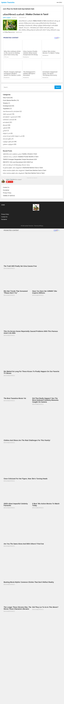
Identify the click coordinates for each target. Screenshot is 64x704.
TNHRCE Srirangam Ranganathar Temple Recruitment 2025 (20, 159)
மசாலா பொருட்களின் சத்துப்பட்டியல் (12, 136)
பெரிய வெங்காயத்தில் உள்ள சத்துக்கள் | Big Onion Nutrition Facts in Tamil (24, 173)
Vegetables (6, 108)
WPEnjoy (41, 225)
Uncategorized (7, 106)
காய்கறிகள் (6, 122)
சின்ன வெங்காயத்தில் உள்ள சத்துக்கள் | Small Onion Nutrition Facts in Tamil (24, 170)
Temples (5, 103)
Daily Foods (6, 97)
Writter (14, 17)
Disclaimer (6, 190)
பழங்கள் (5, 128)
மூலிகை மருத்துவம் (7, 17)
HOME (3, 205)
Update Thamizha (7, 2)
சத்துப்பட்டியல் (7, 133)
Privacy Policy (7, 193)
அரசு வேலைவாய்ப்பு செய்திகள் (11, 111)
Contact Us (6, 187)
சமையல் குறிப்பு (7, 139)
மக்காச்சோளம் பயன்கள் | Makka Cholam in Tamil (25, 14)
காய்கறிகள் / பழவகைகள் (10, 117)
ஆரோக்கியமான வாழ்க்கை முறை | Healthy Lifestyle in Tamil (20, 154)
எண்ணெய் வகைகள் (8, 119)
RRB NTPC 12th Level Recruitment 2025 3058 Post (18, 162)
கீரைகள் (5, 125)
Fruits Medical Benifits (9, 100)
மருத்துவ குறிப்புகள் (8, 141)
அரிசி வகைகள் (7, 114)
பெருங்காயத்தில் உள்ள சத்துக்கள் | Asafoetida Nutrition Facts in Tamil (23, 167)
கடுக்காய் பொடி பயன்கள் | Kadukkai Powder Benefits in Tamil (20, 156)
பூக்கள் (5, 130)
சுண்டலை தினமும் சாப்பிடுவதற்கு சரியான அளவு (16, 165)
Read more (19, 32)
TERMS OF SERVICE (9, 195)
